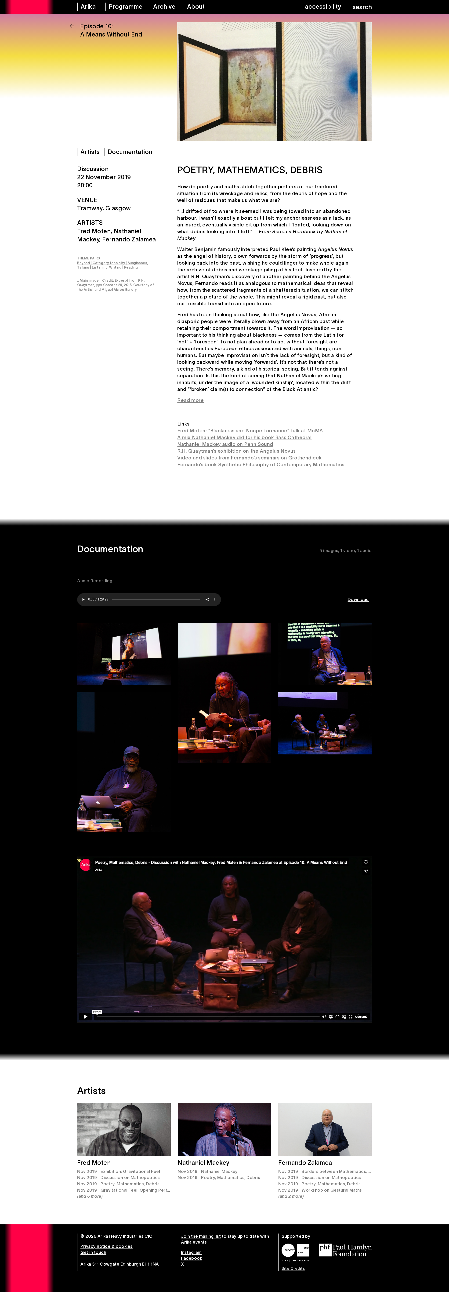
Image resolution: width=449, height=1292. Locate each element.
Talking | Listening (92, 267)
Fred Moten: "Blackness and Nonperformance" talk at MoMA (250, 430)
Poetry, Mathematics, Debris (130, 1184)
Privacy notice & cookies (106, 1246)
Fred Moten (94, 231)
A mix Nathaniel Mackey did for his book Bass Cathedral (244, 437)
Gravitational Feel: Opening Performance (143, 1190)
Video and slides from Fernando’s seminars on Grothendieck (249, 457)
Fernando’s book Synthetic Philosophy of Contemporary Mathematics (260, 464)
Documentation (130, 152)
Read (183, 400)
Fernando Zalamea (129, 239)
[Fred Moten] (124, 1129)
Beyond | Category (93, 263)
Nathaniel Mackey (203, 1162)
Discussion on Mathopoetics (130, 1177)
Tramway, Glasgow (104, 208)
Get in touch (93, 1252)
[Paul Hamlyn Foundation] (345, 1250)
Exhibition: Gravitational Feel (130, 1171)
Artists (90, 152)
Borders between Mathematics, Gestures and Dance (356, 1171)
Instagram (191, 1252)
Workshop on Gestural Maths (332, 1190)
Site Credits (293, 1268)
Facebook (191, 1258)
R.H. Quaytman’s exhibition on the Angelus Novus (236, 451)
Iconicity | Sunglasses (128, 263)
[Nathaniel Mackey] (224, 1129)
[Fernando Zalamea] (325, 1129)
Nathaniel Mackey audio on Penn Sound (225, 444)
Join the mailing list (201, 1236)
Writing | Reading (123, 267)
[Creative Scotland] (295, 1252)
